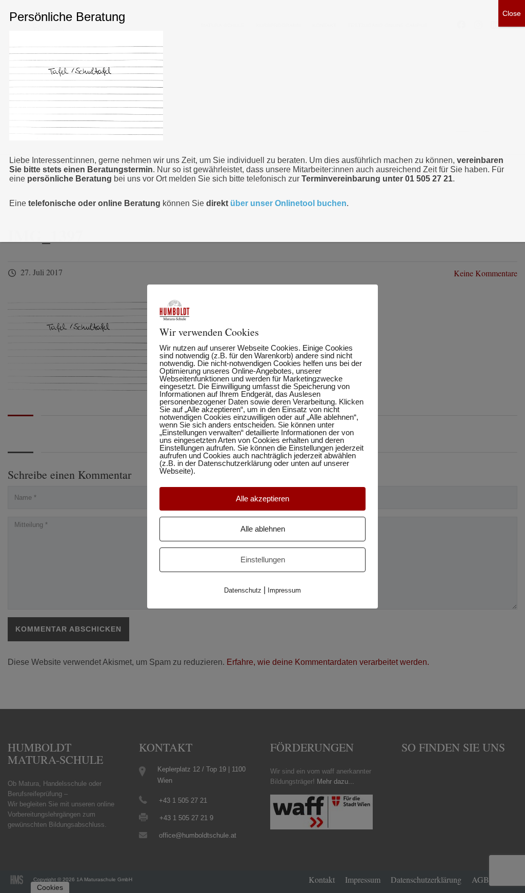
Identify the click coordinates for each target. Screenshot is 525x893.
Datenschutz (242, 590)
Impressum (284, 590)
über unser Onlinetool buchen (288, 203)
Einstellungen (262, 559)
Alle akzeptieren (262, 498)
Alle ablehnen (262, 528)
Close (511, 13)
